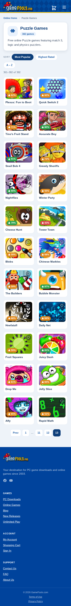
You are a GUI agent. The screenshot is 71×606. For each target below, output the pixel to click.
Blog (5, 510)
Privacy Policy (35, 601)
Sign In (7, 550)
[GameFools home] (18, 7)
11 (38, 432)
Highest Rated (46, 57)
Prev (16, 432)
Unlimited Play (11, 521)
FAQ (5, 574)
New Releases (11, 516)
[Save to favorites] (28, 82)
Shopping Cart (11, 545)
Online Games (11, 504)
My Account (10, 539)
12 (47, 432)
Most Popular (22, 57)
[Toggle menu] (64, 7)
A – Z (9, 65)
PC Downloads (12, 499)
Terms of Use (35, 597)
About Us (8, 579)
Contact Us (9, 568)
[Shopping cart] (54, 8)
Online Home (10, 18)
